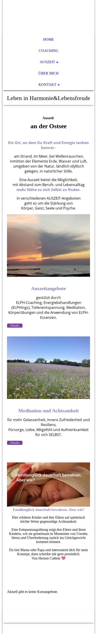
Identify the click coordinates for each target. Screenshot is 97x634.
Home (48, 39)
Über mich (48, 73)
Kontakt (47, 84)
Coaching (48, 51)
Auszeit (47, 62)
